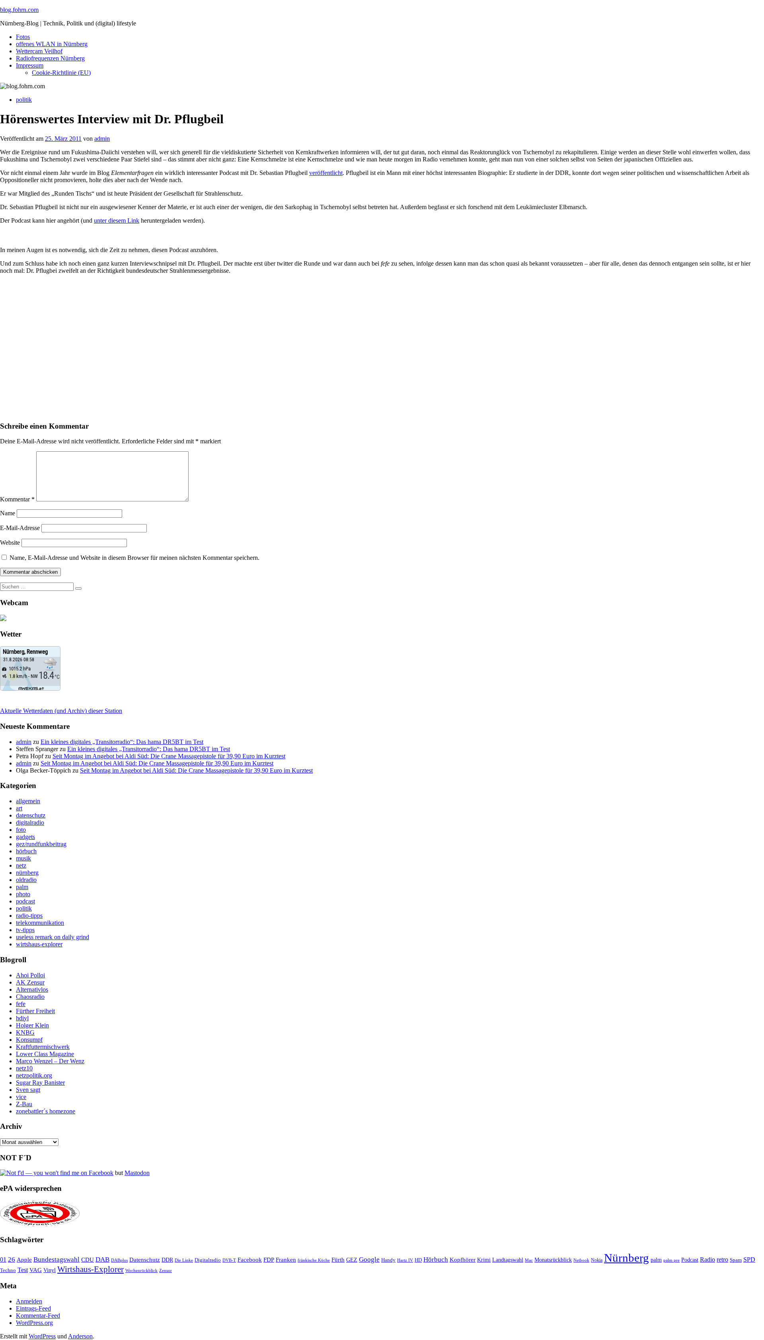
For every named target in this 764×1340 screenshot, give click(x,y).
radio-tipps (29, 915)
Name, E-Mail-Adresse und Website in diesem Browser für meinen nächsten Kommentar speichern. (134, 557)
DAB (102, 1259)
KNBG (25, 1032)
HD (418, 1260)
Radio (707, 1259)
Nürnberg (626, 1257)
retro (722, 1259)
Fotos (23, 36)
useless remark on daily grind (52, 937)
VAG (35, 1269)
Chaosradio (30, 996)
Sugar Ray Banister (40, 1082)
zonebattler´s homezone (45, 1111)
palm (22, 887)
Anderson (80, 1336)
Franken (286, 1259)
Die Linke (184, 1260)
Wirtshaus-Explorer (90, 1269)
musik (23, 858)
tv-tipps (25, 929)
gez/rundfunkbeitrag (41, 844)
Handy (388, 1260)
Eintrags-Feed (33, 1308)
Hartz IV (405, 1260)
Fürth (338, 1259)
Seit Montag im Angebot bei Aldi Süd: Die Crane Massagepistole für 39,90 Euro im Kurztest (169, 756)
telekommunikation (40, 922)
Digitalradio (208, 1260)
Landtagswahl (507, 1259)
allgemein (28, 801)
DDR (167, 1259)
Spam (736, 1260)
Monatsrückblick (553, 1260)
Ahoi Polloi (30, 975)
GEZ (351, 1260)
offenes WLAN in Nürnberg (52, 44)
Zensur (165, 1270)
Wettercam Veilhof (39, 51)
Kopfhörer (463, 1259)
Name (7, 513)
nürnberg (27, 872)
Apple (24, 1259)
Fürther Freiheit (35, 1011)
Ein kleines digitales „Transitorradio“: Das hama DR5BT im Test (122, 741)
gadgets (25, 836)
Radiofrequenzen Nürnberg (50, 58)
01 (3, 1259)
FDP (268, 1259)
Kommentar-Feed (38, 1315)
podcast (25, 901)
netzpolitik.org (34, 1075)
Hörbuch (435, 1259)
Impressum (29, 65)
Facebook (250, 1259)
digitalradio (30, 822)
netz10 (24, 1068)
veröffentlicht (326, 172)
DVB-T (229, 1260)
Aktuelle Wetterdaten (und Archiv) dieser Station (61, 710)
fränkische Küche (314, 1260)
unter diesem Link (116, 220)
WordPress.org (34, 1322)
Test (23, 1270)
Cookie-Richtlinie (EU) (61, 72)
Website (10, 542)
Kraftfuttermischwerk (43, 1046)
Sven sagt (28, 1089)
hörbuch (26, 851)
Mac (529, 1260)
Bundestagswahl (56, 1259)
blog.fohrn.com (19, 9)
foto (21, 829)
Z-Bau (24, 1104)
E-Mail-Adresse (20, 527)
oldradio (26, 879)
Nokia (596, 1260)
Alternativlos (32, 989)
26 (11, 1259)
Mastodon (137, 1172)
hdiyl (22, 1018)
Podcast (689, 1260)
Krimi (484, 1260)
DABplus (119, 1260)
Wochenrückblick (141, 1270)
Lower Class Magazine (45, 1054)
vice (21, 1096)
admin (102, 138)
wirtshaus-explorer (39, 944)
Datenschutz (144, 1259)
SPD (749, 1259)
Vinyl (49, 1270)
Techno (8, 1270)
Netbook (581, 1260)
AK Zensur (30, 982)
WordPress (42, 1336)
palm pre (671, 1260)
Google (369, 1259)
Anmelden (29, 1301)
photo (23, 894)
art (19, 808)
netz (21, 865)
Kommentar (17, 499)
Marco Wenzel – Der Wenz (50, 1061)
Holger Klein (32, 1025)
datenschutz (30, 815)
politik (24, 99)
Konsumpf (29, 1039)
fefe (20, 1003)
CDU (87, 1259)
